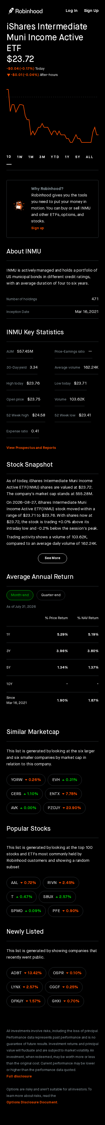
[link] (71, 11)
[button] (9, 159)
